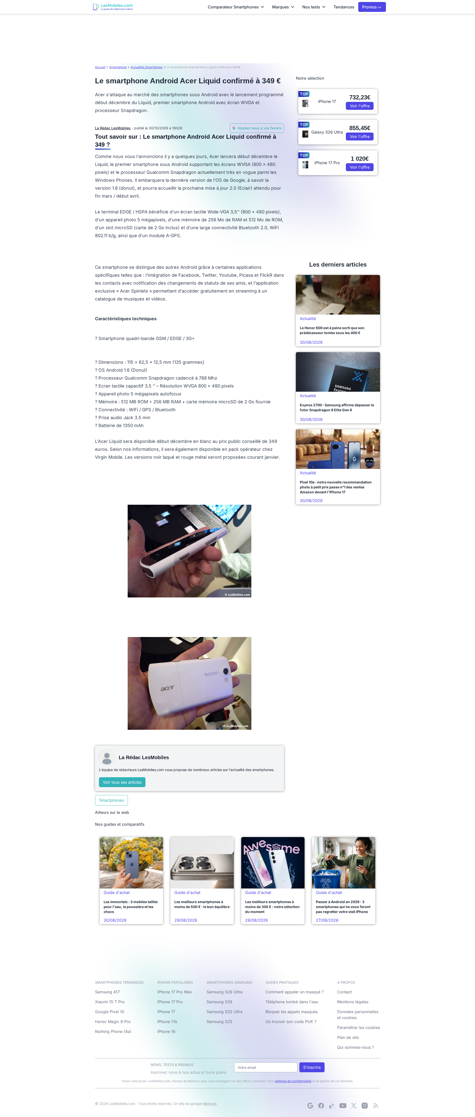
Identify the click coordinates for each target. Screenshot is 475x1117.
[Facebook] (321, 1105)
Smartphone (118, 67)
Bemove (209, 1103)
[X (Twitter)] (353, 1105)
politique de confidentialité (293, 1081)
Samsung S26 (219, 1001)
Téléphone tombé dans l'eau (291, 1001)
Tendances (343, 6)
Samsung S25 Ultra (224, 1011)
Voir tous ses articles (122, 782)
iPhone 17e (167, 1021)
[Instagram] (364, 1105)
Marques (280, 6)
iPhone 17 (166, 1011)
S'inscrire (312, 1067)
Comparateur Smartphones (233, 6)
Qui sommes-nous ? (355, 1047)
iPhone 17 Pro (170, 1001)
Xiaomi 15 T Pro (110, 1001)
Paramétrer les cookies (358, 1027)
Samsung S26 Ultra (224, 991)
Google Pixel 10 (109, 1011)
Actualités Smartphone (147, 67)
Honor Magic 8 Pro (113, 1021)
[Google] (310, 1105)
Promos (370, 6)
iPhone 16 (166, 1031)
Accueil (100, 67)
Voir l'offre (360, 105)
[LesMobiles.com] (113, 6)
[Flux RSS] (375, 1105)
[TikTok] (332, 1105)
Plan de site (348, 1037)
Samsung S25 (219, 1021)
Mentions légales (352, 1001)
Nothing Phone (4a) (113, 1031)
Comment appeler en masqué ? (294, 991)
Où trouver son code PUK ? (290, 1021)
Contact (344, 991)
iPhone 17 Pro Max (174, 991)
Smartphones (111, 800)
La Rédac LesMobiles (113, 128)
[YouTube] (342, 1105)
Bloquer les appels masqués (291, 1011)
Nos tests (311, 6)
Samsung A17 (107, 991)
